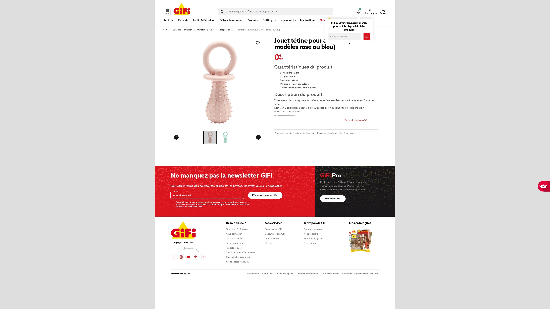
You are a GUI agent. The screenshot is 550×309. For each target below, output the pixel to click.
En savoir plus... (350, 133)
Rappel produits (234, 248)
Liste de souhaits (234, 238)
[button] (358, 12)
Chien (211, 30)
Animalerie (201, 30)
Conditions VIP (272, 238)
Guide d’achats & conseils (238, 257)
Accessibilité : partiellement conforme (361, 274)
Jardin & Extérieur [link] (204, 20)
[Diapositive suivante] (256, 137)
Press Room (310, 243)
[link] (253, 24)
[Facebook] (174, 257)
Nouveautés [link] (288, 20)
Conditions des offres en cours (241, 252)
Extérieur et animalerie (183, 30)
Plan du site (253, 274)
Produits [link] (252, 20)
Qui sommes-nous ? (314, 229)
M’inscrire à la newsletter (265, 195)
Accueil (166, 30)
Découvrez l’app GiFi (275, 234)
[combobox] (275, 11)
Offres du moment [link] (231, 20)
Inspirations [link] (307, 20)
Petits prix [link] (269, 20)
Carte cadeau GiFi (273, 229)
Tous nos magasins (313, 238)
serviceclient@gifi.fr (333, 133)
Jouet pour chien (225, 30)
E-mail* (175, 192)
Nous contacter (234, 234)
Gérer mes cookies (330, 274)
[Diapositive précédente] (178, 137)
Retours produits (234, 243)
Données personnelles (307, 274)
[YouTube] (188, 257)
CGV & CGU (268, 274)
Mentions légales (285, 274)
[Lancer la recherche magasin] (367, 36)
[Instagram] (181, 257)
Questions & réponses (237, 229)
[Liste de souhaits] (258, 43)
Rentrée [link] (168, 20)
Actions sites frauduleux (238, 262)
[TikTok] (203, 257)
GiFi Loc (269, 243)
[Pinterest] (195, 257)
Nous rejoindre (311, 234)
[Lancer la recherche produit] (222, 11)
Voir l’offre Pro (333, 198)
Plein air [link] (183, 20)
